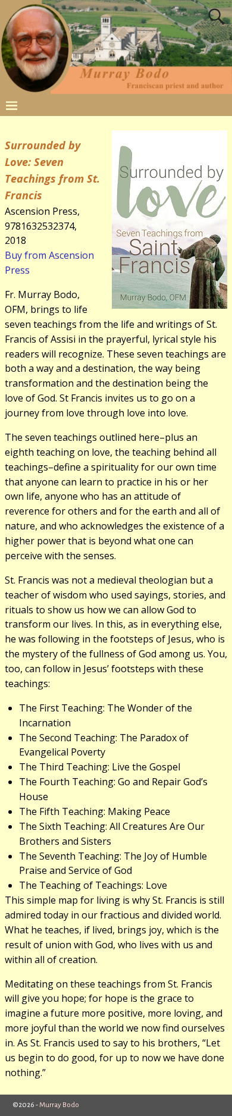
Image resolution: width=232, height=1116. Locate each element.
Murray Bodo (59, 1105)
